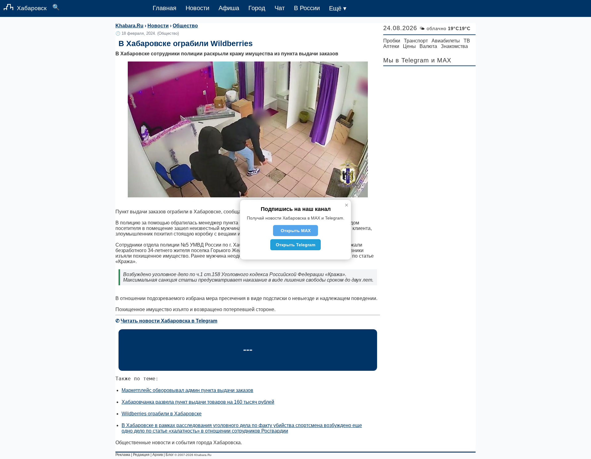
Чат (280, 8)
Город (256, 8)
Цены (409, 46)
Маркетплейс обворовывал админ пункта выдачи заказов (187, 390)
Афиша (229, 8)
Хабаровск (31, 8)
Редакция (141, 455)
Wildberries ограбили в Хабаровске (162, 413)
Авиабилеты (446, 40)
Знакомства (454, 46)
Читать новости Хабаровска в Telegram (169, 320)
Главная (164, 8)
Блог (170, 455)
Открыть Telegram (295, 244)
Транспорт (416, 40)
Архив (157, 455)
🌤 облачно (445, 28)
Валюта (428, 46)
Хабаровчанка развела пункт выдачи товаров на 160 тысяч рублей (198, 402)
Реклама (122, 455)
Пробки (391, 40)
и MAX (441, 60)
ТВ (467, 40)
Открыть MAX (296, 230)
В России (307, 8)
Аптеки (391, 46)
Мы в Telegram (406, 60)
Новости (197, 8)
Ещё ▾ (337, 8)
